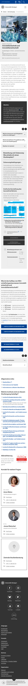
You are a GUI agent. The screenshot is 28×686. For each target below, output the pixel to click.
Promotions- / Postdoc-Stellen (9, 661)
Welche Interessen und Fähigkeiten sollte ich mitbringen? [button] (13, 134)
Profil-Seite (9, 497)
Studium (4, 11)
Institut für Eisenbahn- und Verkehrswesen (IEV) (15, 412)
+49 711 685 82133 (11, 563)
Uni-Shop (3, 663)
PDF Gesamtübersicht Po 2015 (11, 349)
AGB (2, 649)
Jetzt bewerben (5, 2)
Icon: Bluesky (9, 597)
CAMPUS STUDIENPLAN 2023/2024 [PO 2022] (14, 326)
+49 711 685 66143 (11, 500)
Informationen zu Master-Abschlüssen (14, 387)
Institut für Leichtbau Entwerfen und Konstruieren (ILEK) (14, 400)
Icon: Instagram (18, 588)
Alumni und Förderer (6, 632)
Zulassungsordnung (12, 231)
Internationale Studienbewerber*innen (14, 242)
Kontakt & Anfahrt (5, 655)
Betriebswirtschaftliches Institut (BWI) (14, 407)
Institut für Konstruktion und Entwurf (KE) (14, 424)
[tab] (14, 134)
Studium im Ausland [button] (8, 146)
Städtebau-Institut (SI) (9, 449)
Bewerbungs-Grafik (14, 110)
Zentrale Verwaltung (6, 676)
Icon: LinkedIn (18, 606)
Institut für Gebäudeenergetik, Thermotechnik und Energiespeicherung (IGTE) (14, 420)
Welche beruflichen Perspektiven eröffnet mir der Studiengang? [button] (14, 140)
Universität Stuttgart (1, 12)
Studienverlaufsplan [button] (8, 360)
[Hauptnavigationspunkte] (25, 7)
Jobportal (3, 659)
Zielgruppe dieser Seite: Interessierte (18, 41)
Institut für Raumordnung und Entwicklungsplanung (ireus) (14, 431)
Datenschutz (4, 643)
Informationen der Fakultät (10, 385)
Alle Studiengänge (11, 11)
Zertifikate (3, 647)
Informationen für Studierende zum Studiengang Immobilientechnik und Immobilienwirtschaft (15, 682)
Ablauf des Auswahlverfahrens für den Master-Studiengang (14, 221)
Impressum (4, 641)
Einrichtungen (4, 674)
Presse (3, 657)
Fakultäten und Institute (7, 672)
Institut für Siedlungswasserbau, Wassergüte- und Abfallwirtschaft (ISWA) (14, 435)
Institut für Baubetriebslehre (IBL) (12, 397)
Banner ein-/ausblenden (14, 679)
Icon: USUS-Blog (14, 615)
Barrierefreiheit (5, 645)
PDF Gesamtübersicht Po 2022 (11, 344)
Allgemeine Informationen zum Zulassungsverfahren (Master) (14, 226)
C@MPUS (5, 320)
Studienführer (7, 382)
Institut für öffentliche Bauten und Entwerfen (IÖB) (15, 427)
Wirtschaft (4, 634)
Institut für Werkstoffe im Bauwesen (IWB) (14, 447)
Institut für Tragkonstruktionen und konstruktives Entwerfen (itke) (14, 443)
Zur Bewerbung (14, 238)
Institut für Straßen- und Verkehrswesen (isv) (14, 439)
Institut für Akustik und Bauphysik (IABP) (14, 409)
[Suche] (23, 1)
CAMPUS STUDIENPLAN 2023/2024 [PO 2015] (14, 331)
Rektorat (3, 670)
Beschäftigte (4, 630)
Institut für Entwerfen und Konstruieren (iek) (14, 416)
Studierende (4, 628)
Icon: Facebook (9, 588)
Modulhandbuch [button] (7, 365)
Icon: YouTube (10, 606)
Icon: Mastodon (18, 597)
